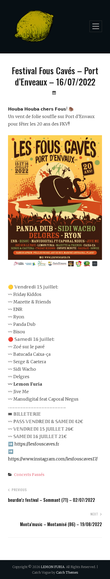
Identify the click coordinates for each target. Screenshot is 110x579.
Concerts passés (29, 474)
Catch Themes (67, 572)
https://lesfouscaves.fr (36, 444)
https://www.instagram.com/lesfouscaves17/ (53, 458)
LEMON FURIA (52, 567)
